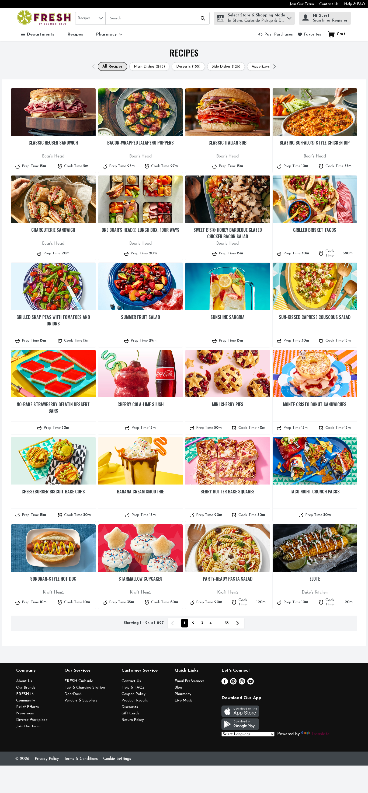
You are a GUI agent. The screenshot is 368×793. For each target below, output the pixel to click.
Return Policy (132, 720)
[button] (289, 16)
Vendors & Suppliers (80, 701)
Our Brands (25, 688)
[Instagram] (242, 683)
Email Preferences (189, 681)
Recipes (75, 34)
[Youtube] (250, 683)
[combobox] (90, 18)
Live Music (184, 701)
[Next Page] (238, 623)
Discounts (129, 707)
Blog (178, 688)
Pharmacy (183, 694)
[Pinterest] (233, 683)
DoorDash (73, 694)
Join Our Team (302, 4)
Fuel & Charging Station (84, 688)
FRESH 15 (25, 694)
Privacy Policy (47, 759)
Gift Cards (130, 713)
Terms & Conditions (81, 759)
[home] (45, 18)
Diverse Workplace (31, 720)
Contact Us (329, 4)
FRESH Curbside (78, 681)
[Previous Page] (173, 623)
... (218, 623)
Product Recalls (134, 701)
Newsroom (25, 713)
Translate (320, 734)
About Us (24, 681)
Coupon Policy (133, 694)
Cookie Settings (117, 759)
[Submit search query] (203, 18)
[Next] (273, 66)
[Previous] (94, 66)
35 (227, 623)
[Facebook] (224, 683)
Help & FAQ (354, 4)
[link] (275, 34)
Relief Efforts (27, 707)
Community (25, 701)
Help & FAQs (132, 688)
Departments (40, 34)
